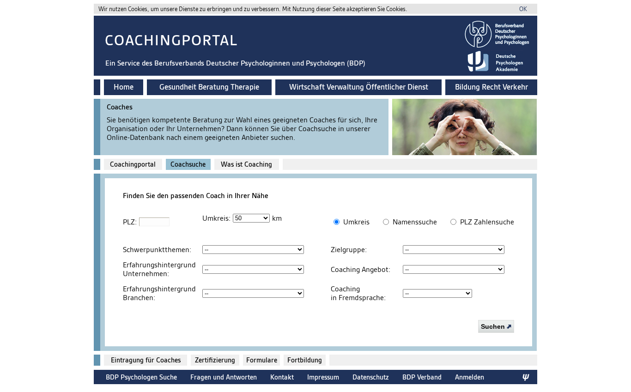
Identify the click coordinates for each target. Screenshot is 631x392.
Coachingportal (133, 164)
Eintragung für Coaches (146, 360)
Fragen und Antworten (223, 377)
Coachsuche (188, 164)
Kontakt (282, 377)
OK (523, 9)
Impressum (323, 377)
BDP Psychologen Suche (141, 377)
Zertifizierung (215, 360)
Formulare (261, 360)
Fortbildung (304, 360)
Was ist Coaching (246, 164)
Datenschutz (370, 377)
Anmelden (469, 377)
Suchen (494, 326)
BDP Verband (422, 377)
